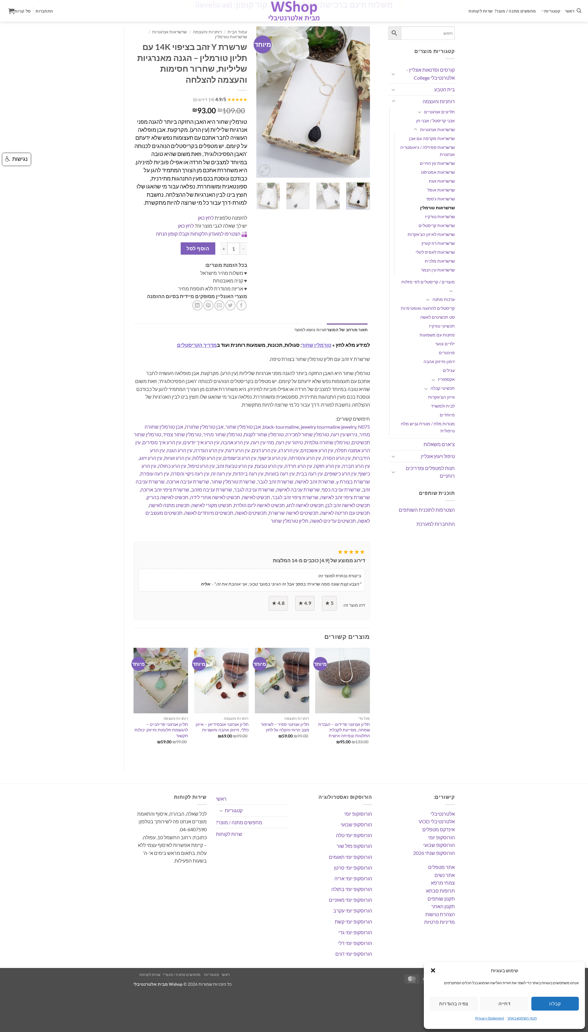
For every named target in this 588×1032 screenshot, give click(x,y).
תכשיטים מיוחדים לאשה (208, 513)
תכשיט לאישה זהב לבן (348, 505)
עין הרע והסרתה (304, 458)
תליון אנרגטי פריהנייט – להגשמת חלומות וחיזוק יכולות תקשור (161, 730)
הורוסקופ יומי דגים (353, 954)
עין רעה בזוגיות (280, 473)
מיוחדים (447, 414)
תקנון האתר (443, 906)
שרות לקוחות (480, 11)
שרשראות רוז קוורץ (438, 243)
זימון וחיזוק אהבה (439, 361)
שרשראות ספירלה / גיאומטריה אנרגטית (427, 151)
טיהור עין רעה (289, 442)
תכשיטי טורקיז (442, 325)
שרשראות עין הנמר (438, 269)
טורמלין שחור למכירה (307, 434)
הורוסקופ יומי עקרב (352, 910)
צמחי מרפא (443, 883)
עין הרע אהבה (235, 442)
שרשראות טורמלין (437, 207)
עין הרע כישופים (340, 473)
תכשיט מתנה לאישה (169, 505)
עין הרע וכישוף (272, 458)
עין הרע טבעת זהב (235, 466)
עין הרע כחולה (172, 466)
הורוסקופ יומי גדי (355, 932)
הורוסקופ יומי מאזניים (350, 900)
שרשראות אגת (442, 181)
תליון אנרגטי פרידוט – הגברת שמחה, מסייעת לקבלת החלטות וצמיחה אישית (344, 730)
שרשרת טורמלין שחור (233, 481)
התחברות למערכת (436, 524)
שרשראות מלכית (440, 261)
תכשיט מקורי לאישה (211, 505)
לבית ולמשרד (443, 405)
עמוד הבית (237, 31)
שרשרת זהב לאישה (314, 481)
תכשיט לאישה (256, 497)
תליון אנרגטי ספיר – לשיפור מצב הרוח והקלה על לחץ (285, 727)
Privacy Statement (489, 1018)
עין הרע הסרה (337, 458)
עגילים (449, 370)
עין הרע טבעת (269, 466)
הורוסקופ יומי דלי (355, 943)
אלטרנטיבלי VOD (437, 821)
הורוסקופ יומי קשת (353, 921)
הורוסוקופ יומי (358, 814)
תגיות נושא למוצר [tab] (310, 329)
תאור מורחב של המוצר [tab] (347, 329)
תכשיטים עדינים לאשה (333, 521)
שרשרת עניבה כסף (341, 489)
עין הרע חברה (356, 466)
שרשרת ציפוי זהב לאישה (345, 497)
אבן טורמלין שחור (243, 427)
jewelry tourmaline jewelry (328, 427)
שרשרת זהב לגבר (275, 481)
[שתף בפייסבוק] (241, 305)
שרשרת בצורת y (353, 481)
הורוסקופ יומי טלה (354, 835)
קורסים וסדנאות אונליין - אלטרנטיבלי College (430, 74)
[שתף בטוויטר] (230, 305)
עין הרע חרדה (298, 466)
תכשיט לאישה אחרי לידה (215, 497)
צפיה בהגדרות (453, 1003)
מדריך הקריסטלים (197, 345)
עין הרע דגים (264, 450)
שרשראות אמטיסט (438, 172)
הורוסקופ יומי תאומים (350, 857)
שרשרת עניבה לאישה (298, 489)
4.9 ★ (305, 603)
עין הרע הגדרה (209, 450)
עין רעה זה (221, 473)
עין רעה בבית (309, 473)
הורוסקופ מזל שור (354, 846)
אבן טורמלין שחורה (204, 427)
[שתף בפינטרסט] (208, 305)
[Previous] (266, 102)
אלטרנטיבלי (443, 814)
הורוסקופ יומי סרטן (353, 868)
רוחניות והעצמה (439, 101)
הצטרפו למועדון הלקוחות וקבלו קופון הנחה (198, 234)
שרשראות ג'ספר (440, 198)
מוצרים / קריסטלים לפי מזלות (428, 281)
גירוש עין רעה (344, 434)
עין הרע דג (288, 450)
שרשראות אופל (441, 189)
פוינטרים (447, 352)
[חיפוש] (579, 11)
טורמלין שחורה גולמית (327, 442)
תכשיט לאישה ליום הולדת (259, 505)
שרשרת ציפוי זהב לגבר (295, 497)
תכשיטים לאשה (251, 513)
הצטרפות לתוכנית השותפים (427, 510)
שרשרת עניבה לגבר (254, 489)
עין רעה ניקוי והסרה (190, 473)
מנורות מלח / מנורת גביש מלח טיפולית (428, 427)
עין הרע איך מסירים (161, 442)
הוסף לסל (198, 248)
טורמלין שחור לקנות (264, 434)
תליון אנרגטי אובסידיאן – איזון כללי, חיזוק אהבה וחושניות (222, 727)
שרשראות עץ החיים (437, 163)
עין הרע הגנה (179, 450)
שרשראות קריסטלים (437, 225)
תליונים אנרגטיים (439, 111)
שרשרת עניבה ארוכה (188, 481)
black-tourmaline (281, 427)
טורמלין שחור (316, 345)
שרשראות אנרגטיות (437, 129)
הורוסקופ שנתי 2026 (434, 853)
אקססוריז (446, 379)
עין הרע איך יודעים (201, 442)
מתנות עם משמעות (437, 334)
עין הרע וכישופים (239, 458)
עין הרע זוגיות (177, 458)
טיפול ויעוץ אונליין (438, 456)
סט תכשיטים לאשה (437, 317)
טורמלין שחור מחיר (222, 434)
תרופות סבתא (440, 891)
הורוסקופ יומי (441, 837)
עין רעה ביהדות (248, 473)
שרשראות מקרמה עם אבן (432, 138)
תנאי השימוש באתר (522, 1018)
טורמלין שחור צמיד (182, 434)
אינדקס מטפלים (438, 829)
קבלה (555, 1003)
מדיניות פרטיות (439, 922)
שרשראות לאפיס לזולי (435, 252)
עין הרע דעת (237, 450)
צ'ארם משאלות (439, 444)
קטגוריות (552, 11)
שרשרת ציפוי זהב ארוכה (165, 489)
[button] (433, 970)
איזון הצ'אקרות (441, 397)
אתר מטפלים (441, 867)
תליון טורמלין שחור (289, 521)
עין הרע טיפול (201, 466)
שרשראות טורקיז (440, 216)
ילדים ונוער (445, 343)
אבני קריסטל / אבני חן (435, 120)
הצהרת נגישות (440, 914)
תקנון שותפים (441, 898)
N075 (364, 427)
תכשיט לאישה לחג (305, 505)
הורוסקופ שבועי (439, 845)
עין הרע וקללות (206, 458)
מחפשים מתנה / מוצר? (515, 11)
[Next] (359, 102)
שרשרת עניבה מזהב (211, 489)
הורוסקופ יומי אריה (353, 878)
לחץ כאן (206, 218)
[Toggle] (393, 74)
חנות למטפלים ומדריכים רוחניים (430, 472)
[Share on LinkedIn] (197, 305)
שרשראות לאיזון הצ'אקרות (431, 234)
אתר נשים (445, 875)
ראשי (570, 11)
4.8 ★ (278, 603)
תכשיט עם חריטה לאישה (345, 513)
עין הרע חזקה (327, 466)
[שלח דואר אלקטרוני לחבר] (219, 305)
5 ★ (329, 603)
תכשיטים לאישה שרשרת (293, 513)
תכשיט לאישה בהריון (167, 497)
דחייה (504, 1003)
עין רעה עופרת (154, 473)
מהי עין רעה (262, 442)
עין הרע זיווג (150, 458)
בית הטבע (444, 89)
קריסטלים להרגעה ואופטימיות (428, 308)
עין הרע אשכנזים (316, 450)
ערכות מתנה (443, 299)
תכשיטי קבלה (443, 388)
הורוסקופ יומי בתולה (351, 889)
